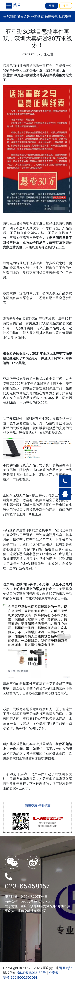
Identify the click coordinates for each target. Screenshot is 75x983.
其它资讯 (65, 17)
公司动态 (37, 17)
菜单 (16, 5)
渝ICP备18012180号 (31, 973)
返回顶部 (65, 968)
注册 (65, 5)
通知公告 (23, 17)
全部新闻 (9, 17)
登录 (51, 5)
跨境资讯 (51, 17)
